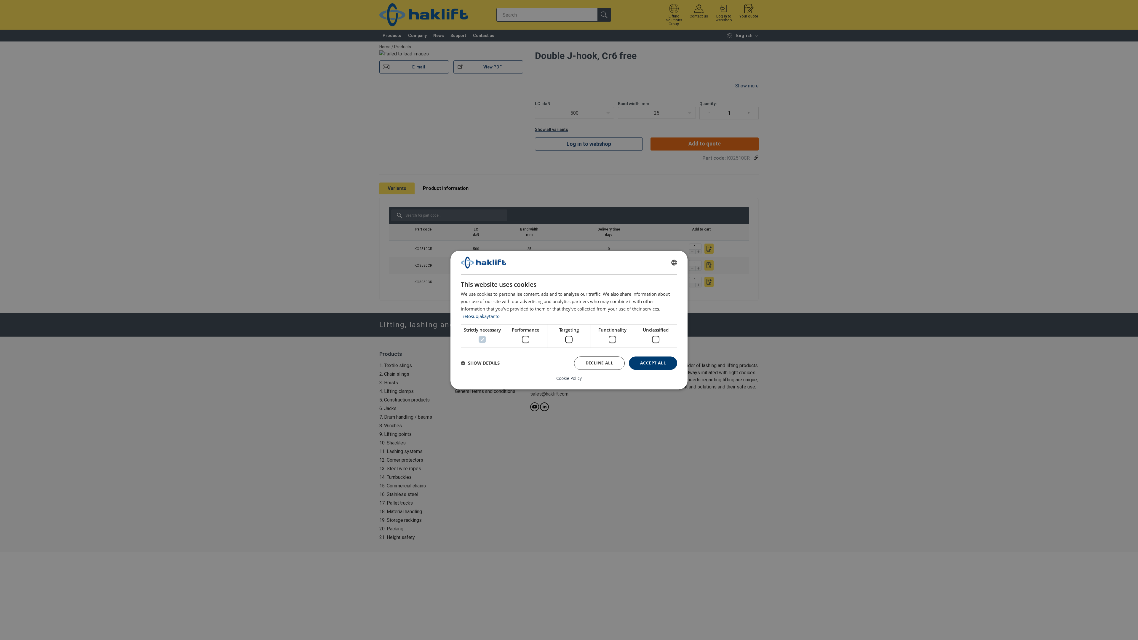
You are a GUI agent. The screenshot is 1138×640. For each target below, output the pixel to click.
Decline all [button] (599, 363)
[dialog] (569, 320)
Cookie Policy (569, 378)
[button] (480, 363)
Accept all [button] (653, 363)
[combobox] (674, 262)
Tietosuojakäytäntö (480, 316)
